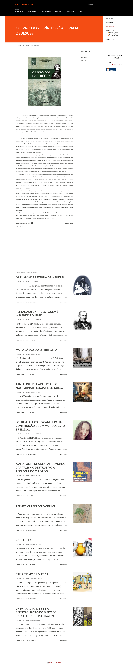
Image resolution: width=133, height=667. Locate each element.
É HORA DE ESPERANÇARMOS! (36, 505)
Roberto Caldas (84, 60)
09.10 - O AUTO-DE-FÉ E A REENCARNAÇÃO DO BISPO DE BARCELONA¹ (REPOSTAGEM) (36, 612)
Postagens (113, 32)
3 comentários (30, 340)
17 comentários (31, 640)
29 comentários (31, 302)
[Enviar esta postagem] (32, 223)
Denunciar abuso (110, 26)
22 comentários (31, 598)
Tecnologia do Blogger (55, 662)
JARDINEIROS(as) (32, 11)
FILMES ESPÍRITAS (70, 11)
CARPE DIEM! (24, 539)
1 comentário (30, 374)
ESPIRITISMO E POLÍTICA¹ (32, 574)
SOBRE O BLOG (19, 11)
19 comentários (31, 530)
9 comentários (30, 564)
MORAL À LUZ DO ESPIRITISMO (36, 349)
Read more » (63, 302)
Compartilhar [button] (85, 51)
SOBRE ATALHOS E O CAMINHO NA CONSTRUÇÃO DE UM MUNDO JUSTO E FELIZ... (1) (40, 425)
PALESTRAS (58, 11)
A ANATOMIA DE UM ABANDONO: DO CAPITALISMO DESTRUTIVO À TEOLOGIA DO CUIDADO (40, 467)
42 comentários (31, 454)
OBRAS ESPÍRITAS (46, 11)
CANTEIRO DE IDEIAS (24, 4)
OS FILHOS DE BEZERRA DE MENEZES (40, 277)
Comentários (114, 35)
